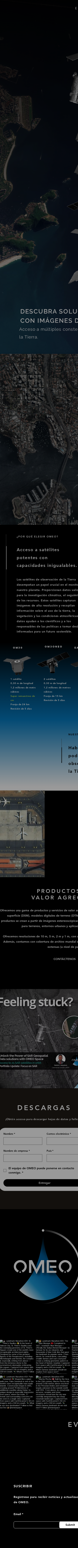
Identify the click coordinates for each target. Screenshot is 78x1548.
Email (17, 1514)
